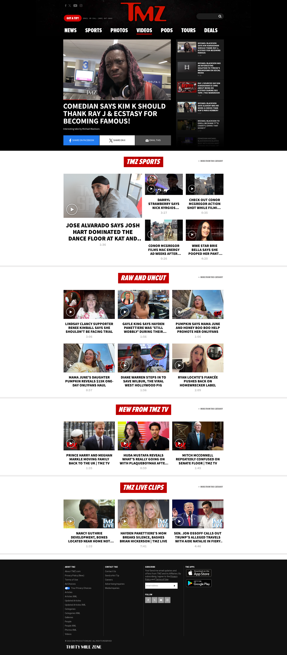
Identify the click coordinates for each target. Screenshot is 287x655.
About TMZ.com (73, 571)
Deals (210, 30)
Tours (188, 30)
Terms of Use (71, 580)
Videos (144, 30)
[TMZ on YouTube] (161, 600)
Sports (93, 30)
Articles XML (71, 596)
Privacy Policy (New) (74, 575)
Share (83, 140)
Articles (68, 592)
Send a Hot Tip (112, 575)
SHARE (119, 140)
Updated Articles (73, 600)
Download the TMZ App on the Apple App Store (199, 573)
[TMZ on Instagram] (81, 5)
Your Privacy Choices (81, 588)
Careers (109, 580)
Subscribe (175, 586)
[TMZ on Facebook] (65, 6)
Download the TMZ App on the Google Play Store (199, 583)
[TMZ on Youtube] (75, 5)
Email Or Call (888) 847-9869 (97, 18)
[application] (117, 69)
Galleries (69, 617)
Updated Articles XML (75, 605)
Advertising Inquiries (115, 584)
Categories (70, 609)
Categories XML (72, 613)
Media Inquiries (112, 588)
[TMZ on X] (70, 6)
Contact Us (110, 571)
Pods (167, 30)
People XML (70, 626)
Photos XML (71, 630)
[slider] (117, 99)
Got (73, 18)
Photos (119, 30)
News (70, 30)
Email (155, 140)
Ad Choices (70, 584)
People (68, 621)
